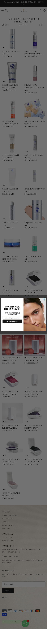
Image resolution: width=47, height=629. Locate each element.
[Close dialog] (44, 299)
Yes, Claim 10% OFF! (12, 322)
